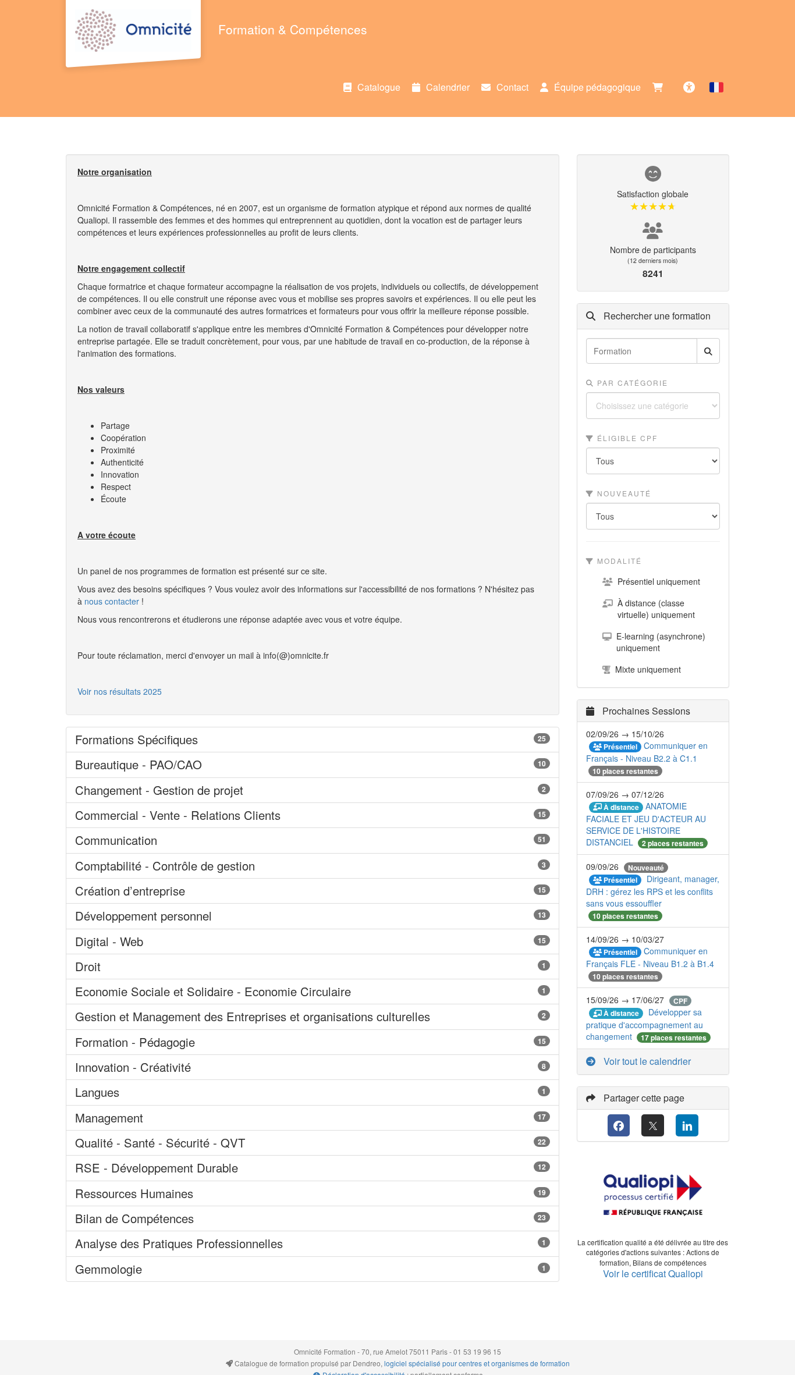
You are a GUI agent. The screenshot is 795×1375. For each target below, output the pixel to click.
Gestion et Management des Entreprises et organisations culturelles (312, 1016)
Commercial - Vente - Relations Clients (312, 815)
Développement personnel (312, 915)
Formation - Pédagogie (312, 1042)
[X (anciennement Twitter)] (652, 1125)
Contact (512, 87)
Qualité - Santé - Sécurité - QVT (312, 1142)
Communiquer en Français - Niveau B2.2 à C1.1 (647, 752)
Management (312, 1117)
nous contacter (111, 601)
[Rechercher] (708, 351)
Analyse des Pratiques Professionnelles (312, 1243)
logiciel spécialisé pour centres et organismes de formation (477, 1363)
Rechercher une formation (656, 316)
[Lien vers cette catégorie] (212, 740)
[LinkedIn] (687, 1125)
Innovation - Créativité (312, 1067)
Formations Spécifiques (312, 739)
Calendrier (448, 87)
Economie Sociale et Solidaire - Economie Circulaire (312, 991)
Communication (312, 840)
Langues (312, 1092)
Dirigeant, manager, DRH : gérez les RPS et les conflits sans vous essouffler (652, 891)
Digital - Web (312, 941)
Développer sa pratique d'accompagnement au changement (644, 1024)
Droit (312, 966)
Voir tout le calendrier (646, 1061)
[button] (716, 87)
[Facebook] (619, 1125)
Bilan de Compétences (312, 1218)
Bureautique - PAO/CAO (312, 764)
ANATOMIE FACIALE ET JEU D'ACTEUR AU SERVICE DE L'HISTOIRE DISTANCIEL (646, 824)
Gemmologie (312, 1269)
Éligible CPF (626, 438)
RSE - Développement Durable (312, 1167)
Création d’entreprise (312, 890)
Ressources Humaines (312, 1193)
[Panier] (661, 87)
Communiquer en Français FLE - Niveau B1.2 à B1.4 (650, 957)
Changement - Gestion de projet (312, 790)
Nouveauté (622, 493)
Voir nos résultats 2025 (119, 691)
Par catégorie (631, 383)
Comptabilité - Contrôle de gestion (312, 865)
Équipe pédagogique (597, 87)
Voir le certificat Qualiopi (653, 1273)
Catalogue (378, 87)
